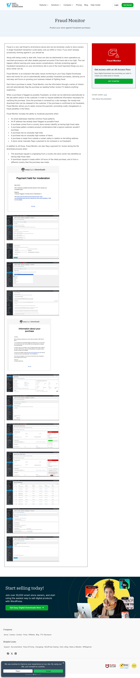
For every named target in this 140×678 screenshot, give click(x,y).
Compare (67, 5)
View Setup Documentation (101, 99)
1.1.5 (105, 95)
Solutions (55, 5)
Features (42, 5)
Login (116, 5)
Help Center (96, 5)
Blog (86, 5)
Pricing (79, 5)
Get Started (127, 5)
